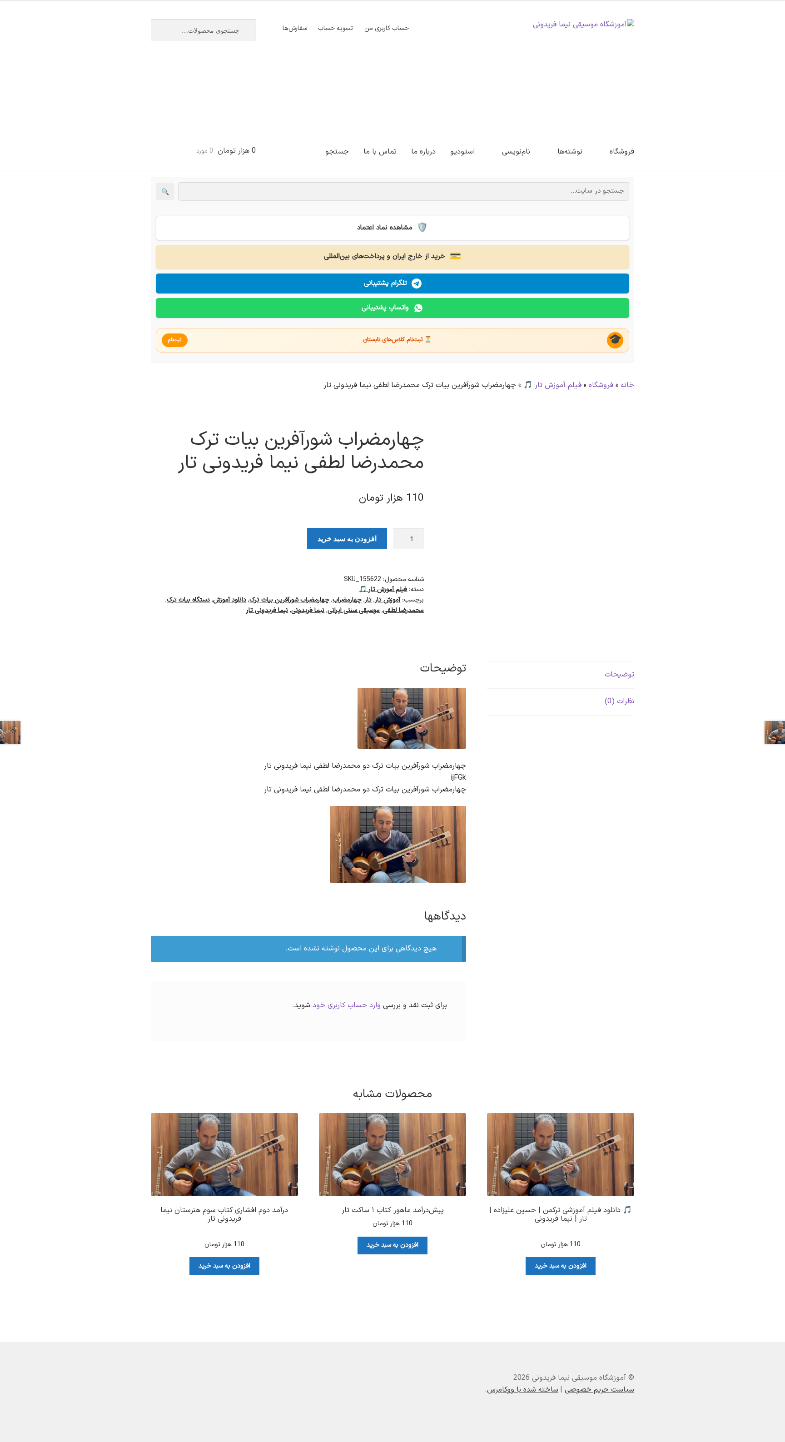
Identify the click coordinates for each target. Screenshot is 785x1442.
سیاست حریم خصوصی (599, 1389)
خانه (627, 385)
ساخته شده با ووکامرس (522, 1389)
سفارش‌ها (295, 28)
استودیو (462, 151)
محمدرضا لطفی (403, 610)
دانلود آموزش (229, 600)
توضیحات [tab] (619, 674)
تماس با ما (380, 151)
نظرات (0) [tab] (619, 701)
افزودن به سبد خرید (347, 538)
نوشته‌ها (569, 151)
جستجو (337, 151)
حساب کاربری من (386, 28)
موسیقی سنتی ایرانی (354, 610)
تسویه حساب (335, 28)
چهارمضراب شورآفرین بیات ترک (289, 600)
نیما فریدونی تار (267, 610)
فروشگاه (622, 151)
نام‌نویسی (516, 151)
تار (368, 600)
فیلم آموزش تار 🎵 (552, 385)
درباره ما (423, 151)
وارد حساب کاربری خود (347, 1005)
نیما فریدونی (307, 610)
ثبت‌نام (174, 340)
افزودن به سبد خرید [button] (560, 1266)
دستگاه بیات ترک (188, 600)
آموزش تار (387, 600)
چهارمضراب (347, 600)
